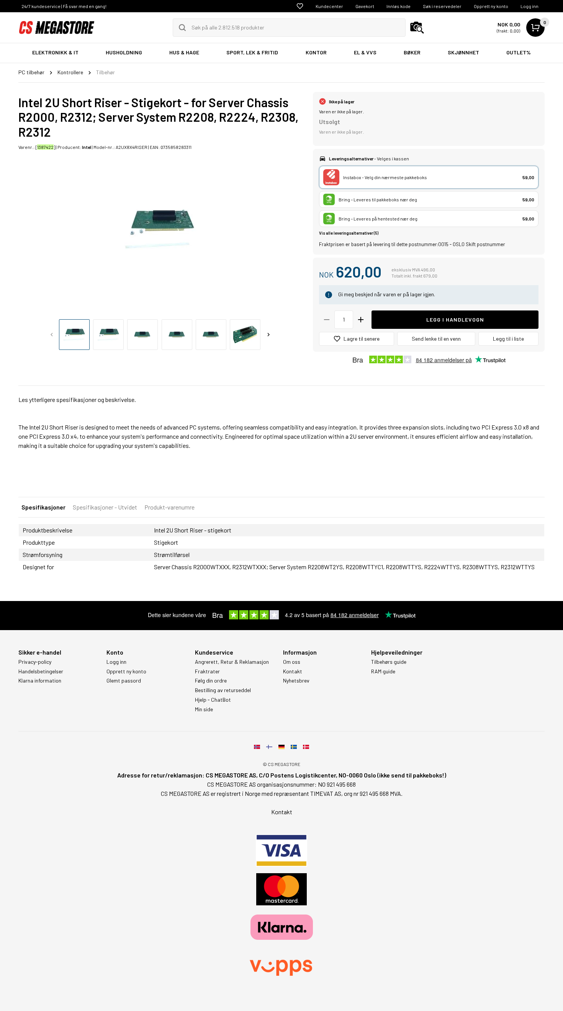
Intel (86, 147)
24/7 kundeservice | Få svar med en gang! (63, 6)
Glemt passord (123, 681)
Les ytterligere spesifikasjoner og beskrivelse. (77, 399)
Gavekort (364, 6)
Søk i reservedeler (442, 6)
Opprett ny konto (491, 6)
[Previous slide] (51, 334)
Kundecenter (329, 6)
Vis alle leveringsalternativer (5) (348, 232)
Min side (204, 709)
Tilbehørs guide (388, 662)
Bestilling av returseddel (223, 690)
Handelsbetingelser (40, 671)
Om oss (291, 662)
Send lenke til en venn (436, 338)
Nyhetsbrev (296, 681)
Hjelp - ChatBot (213, 700)
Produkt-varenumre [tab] (169, 507)
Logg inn (529, 6)
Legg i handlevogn (455, 319)
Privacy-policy (34, 662)
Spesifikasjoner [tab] (43, 507)
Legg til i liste (508, 338)
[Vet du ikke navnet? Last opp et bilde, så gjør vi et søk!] (417, 27)
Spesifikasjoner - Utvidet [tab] (105, 507)
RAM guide (383, 671)
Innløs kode (398, 6)
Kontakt (292, 671)
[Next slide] (268, 334)
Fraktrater (207, 671)
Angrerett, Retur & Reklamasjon (232, 662)
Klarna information (39, 681)
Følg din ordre (211, 681)
